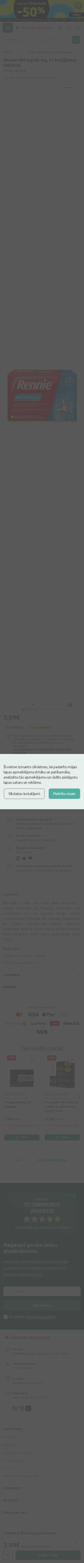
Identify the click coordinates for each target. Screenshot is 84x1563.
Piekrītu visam (64, 794)
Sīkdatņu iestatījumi (24, 794)
